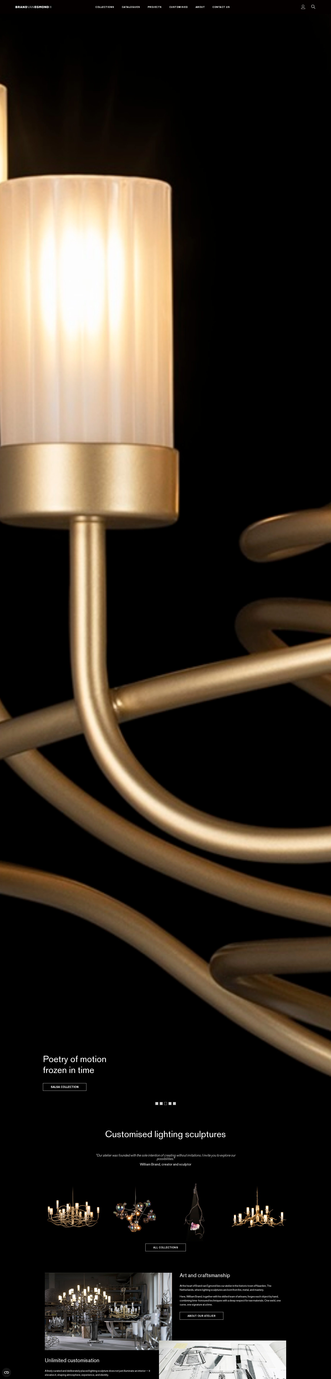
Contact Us (221, 7)
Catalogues (131, 7)
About (200, 7)
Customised (178, 7)
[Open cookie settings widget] (6, 1372)
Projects (155, 7)
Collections (104, 7)
